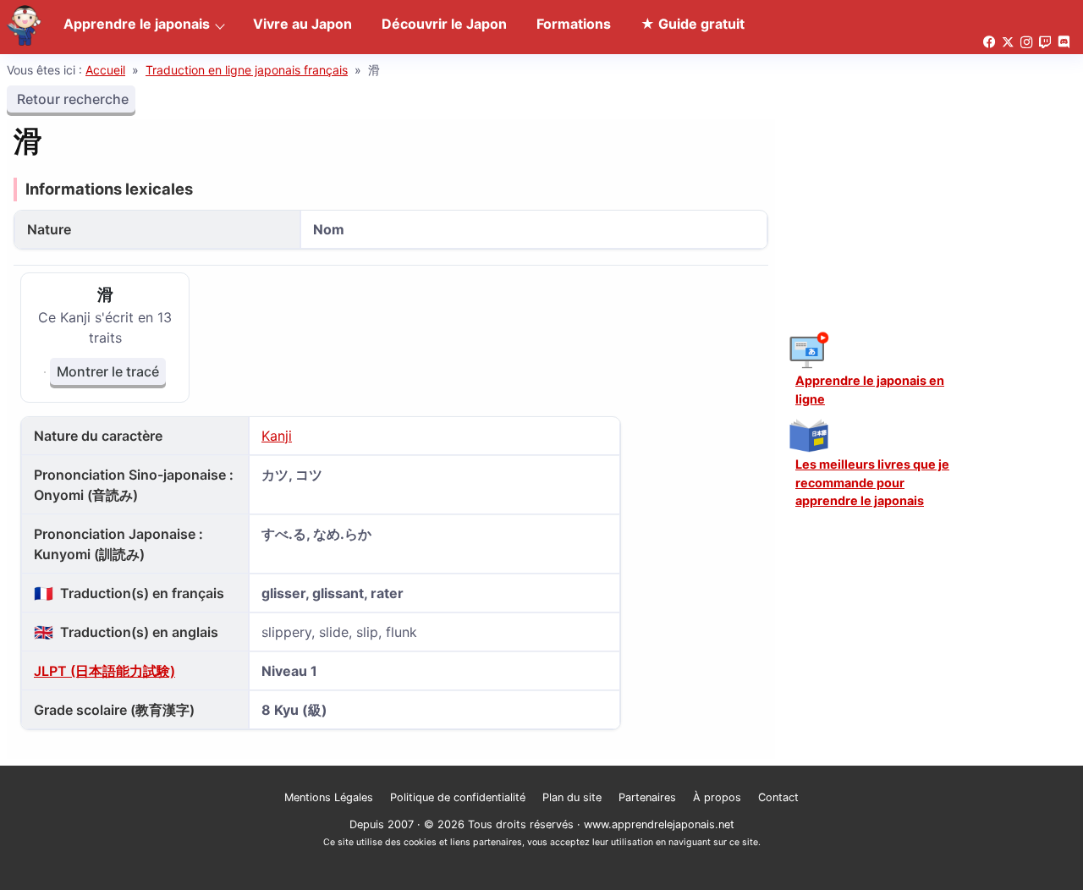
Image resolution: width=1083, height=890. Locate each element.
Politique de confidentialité (457, 797)
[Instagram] (1026, 43)
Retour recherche (71, 99)
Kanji (276, 435)
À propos (717, 797)
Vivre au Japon (302, 23)
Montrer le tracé (108, 371)
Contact (778, 797)
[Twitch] (1045, 43)
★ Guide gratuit (692, 23)
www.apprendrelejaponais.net (659, 824)
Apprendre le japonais (136, 23)
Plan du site (572, 797)
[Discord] (1063, 43)
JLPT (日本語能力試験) (104, 670)
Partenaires (647, 797)
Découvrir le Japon (444, 23)
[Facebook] (989, 43)
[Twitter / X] (1008, 43)
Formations (573, 23)
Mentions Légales (328, 797)
